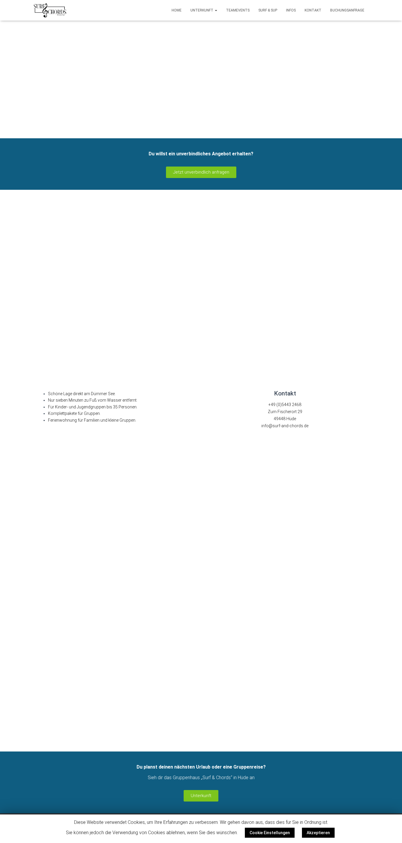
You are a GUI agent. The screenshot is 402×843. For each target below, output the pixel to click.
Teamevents (238, 10)
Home (177, 10)
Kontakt (313, 10)
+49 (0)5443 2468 (284, 404)
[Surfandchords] (50, 10)
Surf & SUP (267, 10)
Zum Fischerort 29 (285, 411)
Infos (291, 10)
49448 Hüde (285, 418)
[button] (201, 172)
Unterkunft (202, 10)
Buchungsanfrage (347, 10)
